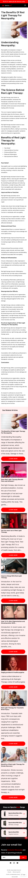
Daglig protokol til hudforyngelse (12, 672)
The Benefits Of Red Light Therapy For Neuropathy (13, 432)
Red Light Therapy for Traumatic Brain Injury (12, 708)
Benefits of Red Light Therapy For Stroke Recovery (12, 765)
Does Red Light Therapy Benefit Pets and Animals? (12, 480)
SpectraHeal (14, 870)
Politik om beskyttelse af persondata (14, 874)
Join (23, 857)
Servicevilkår (15, 876)
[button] (25, 5)
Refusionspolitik (16, 872)
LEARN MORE (13, 458)
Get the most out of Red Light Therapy (11, 531)
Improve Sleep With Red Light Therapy (11, 576)
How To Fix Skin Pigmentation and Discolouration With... (13, 622)
